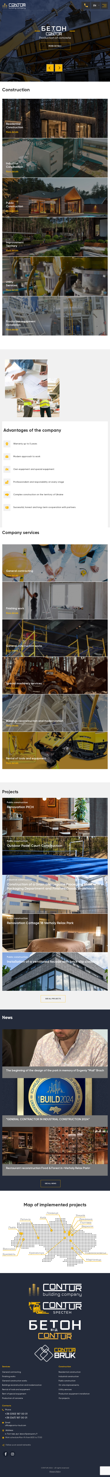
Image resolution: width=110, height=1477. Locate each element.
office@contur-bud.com (15, 1425)
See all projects (53, 999)
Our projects (64, 1398)
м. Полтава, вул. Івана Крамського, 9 (21, 1434)
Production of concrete (12, 1398)
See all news (50, 1183)
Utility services (65, 1390)
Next (59, 68)
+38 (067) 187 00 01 (16, 1417)
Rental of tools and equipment (16, 1390)
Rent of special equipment (14, 1394)
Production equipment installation (74, 1394)
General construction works (14, 1381)
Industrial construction (69, 1377)
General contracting (11, 1372)
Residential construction (70, 1372)
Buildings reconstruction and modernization (22, 1385)
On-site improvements (69, 1385)
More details (55, 47)
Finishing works (8, 1377)
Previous (50, 68)
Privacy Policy (55, 1472)
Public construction (67, 1381)
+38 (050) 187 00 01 (16, 1414)
